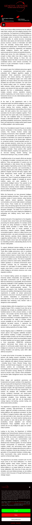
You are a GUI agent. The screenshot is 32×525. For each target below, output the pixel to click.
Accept (16, 510)
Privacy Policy (11, 503)
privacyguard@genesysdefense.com (17, 502)
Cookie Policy (4, 503)
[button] (29, 487)
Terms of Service (26, 505)
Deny (16, 515)
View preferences (16, 519)
